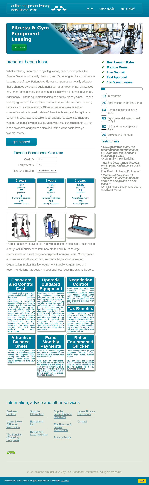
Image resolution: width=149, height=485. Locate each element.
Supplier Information (36, 413)
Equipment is (26, 165)
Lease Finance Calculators (86, 413)
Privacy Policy (62, 437)
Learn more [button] (65, 481)
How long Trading (23, 170)
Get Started (128, 8)
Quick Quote (106, 8)
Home (89, 8)
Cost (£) (29, 159)
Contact (82, 421)
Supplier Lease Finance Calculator (63, 414)
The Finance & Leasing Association (62, 427)
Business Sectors (12, 413)
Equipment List (36, 423)
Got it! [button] (142, 481)
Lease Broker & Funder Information (14, 424)
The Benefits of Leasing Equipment (14, 437)
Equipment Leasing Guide (38, 433)
